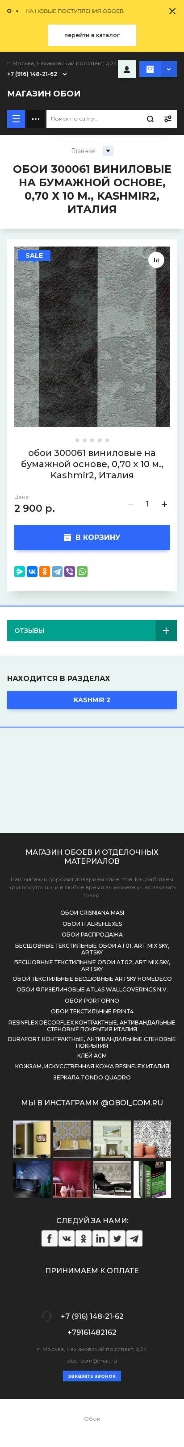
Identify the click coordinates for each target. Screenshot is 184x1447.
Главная (83, 151)
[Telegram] (57, 571)
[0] (158, 69)
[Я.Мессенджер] (19, 571)
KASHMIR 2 (92, 700)
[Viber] (69, 571)
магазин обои (43, 94)
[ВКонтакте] (32, 571)
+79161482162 (92, 1332)
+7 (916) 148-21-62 (32, 74)
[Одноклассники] (44, 571)
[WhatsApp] (82, 571)
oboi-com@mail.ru (92, 1360)
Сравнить (156, 260)
